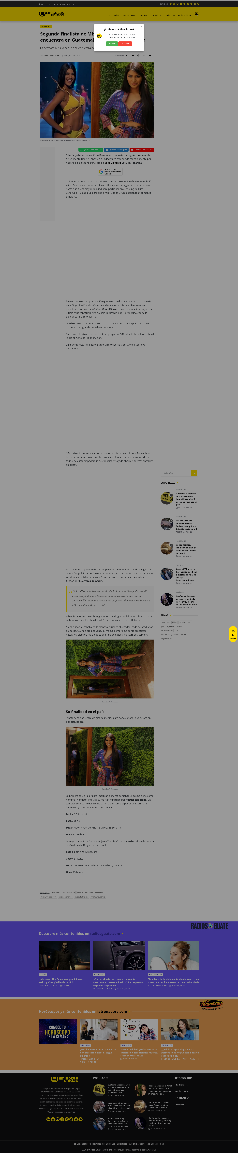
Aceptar (112, 44)
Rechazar (125, 44)
